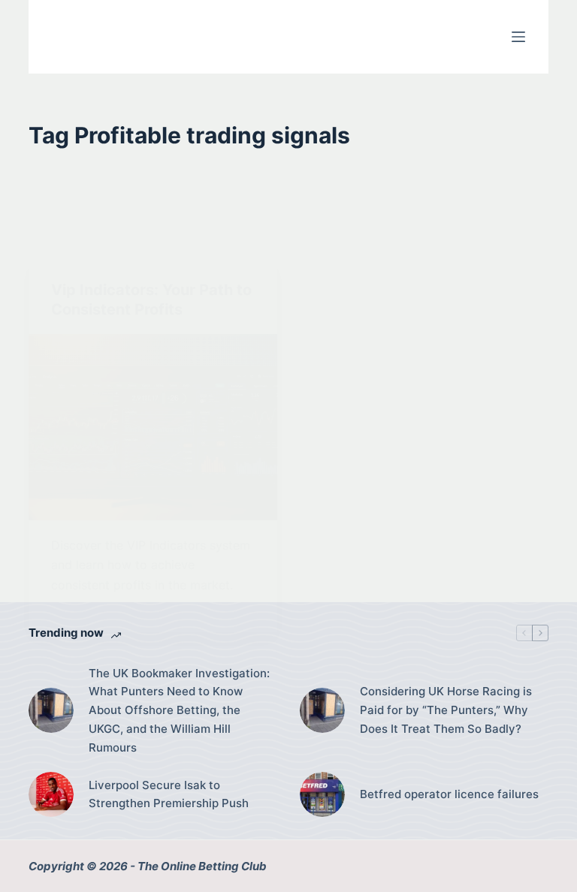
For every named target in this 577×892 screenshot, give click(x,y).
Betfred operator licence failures (449, 794)
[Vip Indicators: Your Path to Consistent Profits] (153, 427)
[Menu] (518, 37)
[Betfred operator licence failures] (322, 794)
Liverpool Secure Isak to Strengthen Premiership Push (169, 794)
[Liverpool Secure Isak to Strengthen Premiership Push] (51, 794)
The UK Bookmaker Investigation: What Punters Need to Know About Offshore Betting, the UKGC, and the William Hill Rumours (179, 710)
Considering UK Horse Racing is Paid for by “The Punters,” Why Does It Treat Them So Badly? (446, 710)
